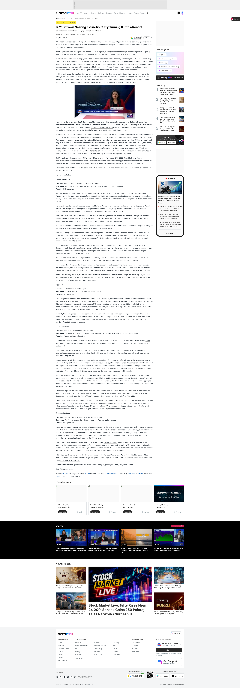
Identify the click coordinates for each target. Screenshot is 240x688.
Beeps (130, 13)
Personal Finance (139, 13)
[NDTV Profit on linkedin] (67, 677)
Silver (141, 473)
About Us (58, 684)
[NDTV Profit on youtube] (71, 677)
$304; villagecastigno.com (70, 460)
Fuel (129, 473)
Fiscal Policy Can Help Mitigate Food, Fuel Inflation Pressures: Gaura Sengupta (168, 549)
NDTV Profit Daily (96, 505)
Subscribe (62, 512)
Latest (86, 13)
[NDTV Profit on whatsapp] (75, 677)
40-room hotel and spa (132, 67)
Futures (60, 655)
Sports (115, 649)
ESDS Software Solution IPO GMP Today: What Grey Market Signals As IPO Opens (168, 587)
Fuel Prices (116, 655)
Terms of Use (67, 684)
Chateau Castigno (110, 442)
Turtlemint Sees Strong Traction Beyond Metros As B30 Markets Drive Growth (102, 549)
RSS (92, 684)
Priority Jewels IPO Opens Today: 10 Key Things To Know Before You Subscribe (69, 587)
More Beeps (170, 233)
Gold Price (78, 655)
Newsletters (136, 643)
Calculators (79, 658)
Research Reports (119, 13)
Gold (133, 473)
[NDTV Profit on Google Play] (162, 675)
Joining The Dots (162, 505)
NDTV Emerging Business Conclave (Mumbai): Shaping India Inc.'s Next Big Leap (135, 550)
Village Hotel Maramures (137, 77)
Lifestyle (78, 652)
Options (60, 658)
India (114, 646)
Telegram (135, 646)
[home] (66, 12)
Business (101, 13)
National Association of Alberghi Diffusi (93, 137)
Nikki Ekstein (65, 34)
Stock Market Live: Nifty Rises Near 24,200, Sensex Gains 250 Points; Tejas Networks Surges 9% (117, 609)
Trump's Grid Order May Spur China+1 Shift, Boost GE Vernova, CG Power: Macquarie (70, 613)
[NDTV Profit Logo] (65, 633)
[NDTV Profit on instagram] (64, 677)
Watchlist (61, 646)
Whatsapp (135, 652)
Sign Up (168, 650)
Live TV (79, 13)
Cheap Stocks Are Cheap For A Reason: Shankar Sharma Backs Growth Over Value (71, 549)
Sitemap (86, 684)
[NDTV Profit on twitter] (60, 677)
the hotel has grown (77, 245)
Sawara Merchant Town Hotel (103, 314)
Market (87, 473)
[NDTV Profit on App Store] (177, 675)
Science (97, 652)
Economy (109, 13)
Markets (93, 13)
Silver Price (98, 655)
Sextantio (96, 59)
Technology (98, 649)
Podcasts (135, 649)
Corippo (133, 122)
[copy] (152, 38)
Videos (115, 652)
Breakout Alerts (63, 649)
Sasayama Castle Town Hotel (102, 127)
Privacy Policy (77, 684)
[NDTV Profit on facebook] (57, 677)
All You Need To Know (66, 505)
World (77, 649)
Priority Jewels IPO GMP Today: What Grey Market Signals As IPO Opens (168, 613)
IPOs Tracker (62, 661)
